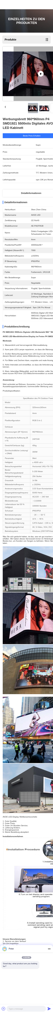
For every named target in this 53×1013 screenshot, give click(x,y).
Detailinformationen (31, 193)
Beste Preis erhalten (31, 136)
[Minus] (49, 948)
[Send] (49, 1009)
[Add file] (3, 1009)
